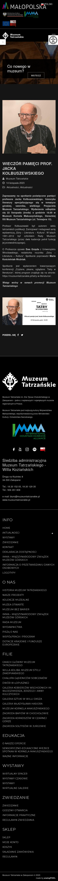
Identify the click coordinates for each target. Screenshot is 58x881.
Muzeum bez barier (15, 609)
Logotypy (8, 572)
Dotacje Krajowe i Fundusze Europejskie (22, 643)
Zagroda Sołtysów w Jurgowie (24, 726)
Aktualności (13, 187)
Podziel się (9, 334)
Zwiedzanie (10, 542)
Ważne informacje (15, 756)
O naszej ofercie (14, 743)
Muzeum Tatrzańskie (17, 178)
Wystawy (8, 537)
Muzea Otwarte (13, 604)
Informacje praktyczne (18, 815)
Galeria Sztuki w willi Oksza (22, 698)
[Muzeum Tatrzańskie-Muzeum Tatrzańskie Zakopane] (13, 35)
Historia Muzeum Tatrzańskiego (24, 590)
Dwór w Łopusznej (15, 682)
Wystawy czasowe (15, 778)
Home (6, 527)
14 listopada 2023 (15, 182)
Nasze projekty (13, 595)
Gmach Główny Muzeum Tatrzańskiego (18, 664)
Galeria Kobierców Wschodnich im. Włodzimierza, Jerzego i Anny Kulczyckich (27, 691)
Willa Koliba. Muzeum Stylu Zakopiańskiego (21, 672)
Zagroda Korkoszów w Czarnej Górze (24, 720)
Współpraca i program (18, 636)
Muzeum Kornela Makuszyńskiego (25, 708)
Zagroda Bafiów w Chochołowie (25, 713)
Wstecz (36, 75)
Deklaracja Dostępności (19, 552)
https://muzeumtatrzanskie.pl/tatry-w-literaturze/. (27, 275)
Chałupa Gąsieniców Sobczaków (24, 678)
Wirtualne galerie (15, 788)
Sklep (6, 837)
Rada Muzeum (11, 622)
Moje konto (10, 842)
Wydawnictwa (12, 627)
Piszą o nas (10, 631)
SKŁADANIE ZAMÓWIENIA (18, 851)
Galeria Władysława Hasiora (22, 703)
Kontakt (8, 547)
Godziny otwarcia (15, 810)
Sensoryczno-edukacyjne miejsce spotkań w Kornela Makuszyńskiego (27, 750)
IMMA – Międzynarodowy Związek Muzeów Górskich (25, 558)
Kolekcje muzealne (15, 599)
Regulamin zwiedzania (18, 820)
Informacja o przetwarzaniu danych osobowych (28, 566)
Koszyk (7, 847)
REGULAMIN (9, 856)
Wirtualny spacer (14, 773)
